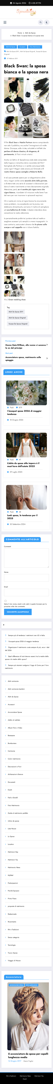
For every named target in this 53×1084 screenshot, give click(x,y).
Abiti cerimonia (13, 681)
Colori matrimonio (14, 759)
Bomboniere (12, 743)
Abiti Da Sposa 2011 (13, 51)
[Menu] (5, 22)
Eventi (10, 790)
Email (6, 587)
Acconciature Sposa (15, 712)
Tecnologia (11, 945)
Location (11, 844)
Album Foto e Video (15, 728)
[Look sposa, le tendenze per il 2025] (26, 497)
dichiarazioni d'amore (15, 774)
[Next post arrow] (47, 358)
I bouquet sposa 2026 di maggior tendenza (24, 413)
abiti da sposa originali (27, 51)
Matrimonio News (14, 867)
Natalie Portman (26, 142)
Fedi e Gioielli (13, 797)
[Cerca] (40, 22)
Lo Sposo (11, 836)
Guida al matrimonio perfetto (18, 813)
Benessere (11, 735)
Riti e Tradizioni (13, 929)
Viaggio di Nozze (14, 960)
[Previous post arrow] (47, 344)
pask (12, 407)
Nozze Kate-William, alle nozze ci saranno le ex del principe (25, 346)
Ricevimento (12, 922)
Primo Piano (12, 898)
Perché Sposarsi (13, 891)
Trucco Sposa (12, 953)
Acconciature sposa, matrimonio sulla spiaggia (23, 359)
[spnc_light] (46, 22)
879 (20, 407)
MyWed (10, 875)
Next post (9, 353)
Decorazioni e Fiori (14, 766)
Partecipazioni (13, 883)
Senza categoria (13, 937)
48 (20, 511)
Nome (6, 572)
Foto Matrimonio (35, 47)
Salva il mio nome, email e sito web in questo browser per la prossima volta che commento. (25, 605)
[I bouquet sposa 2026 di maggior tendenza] (26, 393)
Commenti (7, 546)
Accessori (22, 47)
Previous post (10, 341)
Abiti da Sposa (10, 47)
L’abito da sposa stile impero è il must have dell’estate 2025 (23, 465)
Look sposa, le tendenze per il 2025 (22, 517)
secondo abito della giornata (36, 180)
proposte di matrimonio (16, 906)
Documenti (11, 782)
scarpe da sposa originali (18, 324)
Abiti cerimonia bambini (16, 689)
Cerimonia (11, 751)
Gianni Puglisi (46, 1061)
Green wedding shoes (17, 299)
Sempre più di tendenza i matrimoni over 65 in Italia (26, 635)
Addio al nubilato (14, 720)
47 (20, 459)
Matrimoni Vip (13, 860)
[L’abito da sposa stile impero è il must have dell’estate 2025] (26, 445)
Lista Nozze (12, 828)
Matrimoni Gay (13, 852)
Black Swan (13, 142)
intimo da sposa (13, 821)
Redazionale (12, 914)
